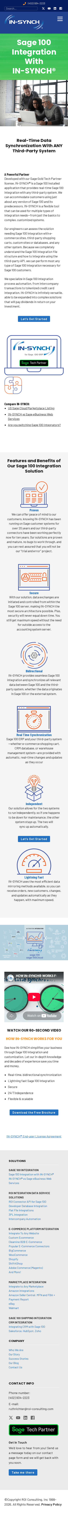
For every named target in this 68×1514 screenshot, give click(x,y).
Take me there (23, 1472)
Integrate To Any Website (24, 1233)
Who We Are (16, 1350)
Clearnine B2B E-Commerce (25, 1241)
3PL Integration (18, 1214)
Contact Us (15, 1367)
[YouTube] (49, 8)
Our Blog (14, 1363)
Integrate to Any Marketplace (26, 1286)
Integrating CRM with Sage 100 (27, 1326)
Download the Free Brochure (34, 1112)
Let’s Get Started (34, 319)
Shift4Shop (16, 1263)
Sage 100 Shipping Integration (30, 1318)
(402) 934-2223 (19, 1398)
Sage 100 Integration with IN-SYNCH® (31, 1174)
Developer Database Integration (28, 1206)
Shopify (13, 1259)
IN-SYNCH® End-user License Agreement (34, 1136)
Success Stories (18, 1358)
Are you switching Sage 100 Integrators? (34, 425)
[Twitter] (43, 8)
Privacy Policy (51, 1504)
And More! (15, 1272)
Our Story (14, 1354)
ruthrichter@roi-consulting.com (31, 1409)
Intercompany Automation (25, 1219)
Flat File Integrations (21, 1210)
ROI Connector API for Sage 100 (27, 1201)
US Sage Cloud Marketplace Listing (31, 408)
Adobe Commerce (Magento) (26, 1267)
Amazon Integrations (21, 1290)
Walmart (14, 1308)
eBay (12, 1303)
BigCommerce (17, 1250)
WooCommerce (18, 1254)
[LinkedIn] (55, 8)
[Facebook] (61, 8)
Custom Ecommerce (21, 1237)
